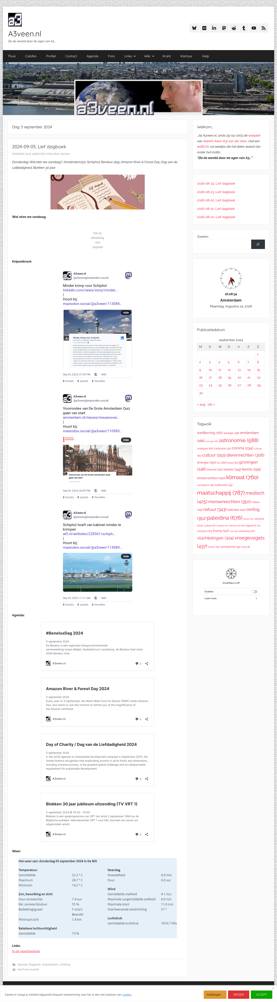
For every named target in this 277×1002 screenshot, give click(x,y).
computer (222, 448)
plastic (248, 519)
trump (221, 531)
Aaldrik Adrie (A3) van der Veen (225, 141)
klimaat (242, 477)
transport (204, 531)
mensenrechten (229, 501)
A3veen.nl (24, 33)
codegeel (205, 448)
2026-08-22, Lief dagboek (216, 200)
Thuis (12, 56)
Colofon (31, 56)
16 (200, 377)
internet (215, 469)
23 (201, 385)
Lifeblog (65, 964)
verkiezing (246, 531)
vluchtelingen (215, 537)
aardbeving (210, 433)
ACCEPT (261, 994)
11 (219, 370)
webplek (254, 135)
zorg (245, 546)
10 (210, 370)
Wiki (147, 56)
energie (206, 462)
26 (229, 385)
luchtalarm (205, 485)
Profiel (51, 56)
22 (258, 377)
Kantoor (187, 56)
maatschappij (221, 492)
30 (201, 393)
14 (248, 370)
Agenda (92, 56)
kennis (251, 469)
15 (258, 370)
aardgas (231, 433)
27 (239, 385)
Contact (71, 56)
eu (221, 462)
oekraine (236, 510)
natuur (214, 509)
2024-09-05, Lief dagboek (39, 146)
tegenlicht (253, 525)
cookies (127, 994)
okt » (211, 404)
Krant (167, 56)
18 (220, 377)
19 (229, 377)
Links (128, 56)
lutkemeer (224, 484)
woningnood (230, 546)
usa (234, 531)
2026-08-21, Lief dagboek (216, 209)
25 (220, 385)
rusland (210, 525)
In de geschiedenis (26, 951)
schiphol (222, 526)
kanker (232, 469)
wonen (214, 547)
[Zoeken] (258, 244)
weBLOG (203, 146)
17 (210, 377)
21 (248, 377)
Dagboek (35, 964)
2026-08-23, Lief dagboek (216, 192)
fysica (232, 462)
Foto (111, 56)
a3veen (65, 153)
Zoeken (202, 236)
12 (229, 370)
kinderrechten (211, 478)
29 (259, 385)
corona (242, 448)
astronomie (239, 440)
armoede (211, 441)
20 (239, 377)
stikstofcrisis (237, 525)
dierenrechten (245, 455)
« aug (201, 404)
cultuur (214, 455)
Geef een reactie (28, 969)
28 (249, 385)
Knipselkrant (50, 964)
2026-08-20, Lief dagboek (216, 217)
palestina (225, 518)
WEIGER (238, 994)
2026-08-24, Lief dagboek (216, 183)
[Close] (273, 988)
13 (239, 370)
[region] (138, 993)
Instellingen (214, 994)
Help (205, 56)
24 (210, 385)
